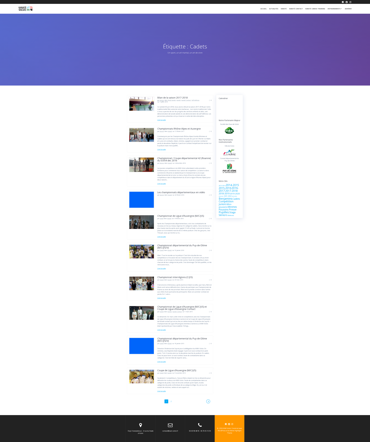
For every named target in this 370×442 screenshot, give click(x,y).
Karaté (284, 9)
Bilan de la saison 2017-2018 (172, 97)
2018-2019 (224, 193)
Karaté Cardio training (315, 9)
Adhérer (348, 9)
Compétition (226, 201)
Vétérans (231, 215)
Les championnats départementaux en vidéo (181, 192)
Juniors (222, 204)
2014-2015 (232, 185)
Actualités (273, 9)
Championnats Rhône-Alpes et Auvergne (179, 128)
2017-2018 (231, 191)
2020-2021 (221, 196)
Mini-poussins (225, 205)
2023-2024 (234, 196)
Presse (232, 209)
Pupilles (224, 212)
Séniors (223, 215)
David (161, 218)
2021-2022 (228, 196)
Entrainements (334, 9)
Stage (232, 212)
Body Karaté (172, 100)
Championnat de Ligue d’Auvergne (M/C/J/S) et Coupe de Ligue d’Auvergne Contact (182, 308)
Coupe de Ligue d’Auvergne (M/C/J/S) (176, 370)
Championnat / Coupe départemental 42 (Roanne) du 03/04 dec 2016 (184, 159)
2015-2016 (225, 188)
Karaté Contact (296, 9)
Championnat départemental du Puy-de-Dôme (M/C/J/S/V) (182, 246)
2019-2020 (235, 193)
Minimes (232, 206)
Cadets (236, 198)
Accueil (264, 9)
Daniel (162, 250)
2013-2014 (222, 185)
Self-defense (195, 100)
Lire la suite (161, 120)
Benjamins (225, 198)
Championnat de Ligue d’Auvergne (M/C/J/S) (180, 215)
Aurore (162, 100)
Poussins (223, 209)
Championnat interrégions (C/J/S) (175, 277)
